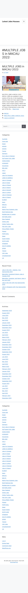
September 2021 (7, 381)
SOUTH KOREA (6, 246)
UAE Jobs (5, 253)
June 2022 (5, 359)
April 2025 (5, 320)
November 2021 (6, 376)
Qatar (3, 236)
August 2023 (6, 330)
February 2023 (6, 340)
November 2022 (6, 347)
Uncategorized (6, 255)
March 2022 (5, 366)
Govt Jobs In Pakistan (8, 156)
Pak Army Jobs (6, 226)
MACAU (6, 113)
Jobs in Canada (6, 180)
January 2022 (6, 371)
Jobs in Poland (6, 197)
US (3, 258)
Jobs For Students (7, 175)
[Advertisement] (14, 578)
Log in (4, 541)
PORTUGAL (5, 234)
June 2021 (5, 388)
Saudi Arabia (6, 238)
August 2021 (5, 383)
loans (3, 202)
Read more (16, 109)
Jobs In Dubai (6, 182)
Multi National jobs (7, 212)
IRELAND (4, 168)
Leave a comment (9, 118)
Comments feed (6, 546)
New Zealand (6, 219)
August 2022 (6, 354)
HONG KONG (6, 161)
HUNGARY (5, 163)
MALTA (4, 207)
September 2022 (7, 352)
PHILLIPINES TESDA (8, 229)
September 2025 (7, 310)
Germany (4, 153)
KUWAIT (4, 200)
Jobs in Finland (6, 185)
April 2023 (5, 335)
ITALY (3, 170)
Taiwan (4, 251)
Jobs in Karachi (6, 190)
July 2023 (5, 332)
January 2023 (6, 342)
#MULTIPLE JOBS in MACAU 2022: (14, 115)
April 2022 (5, 364)
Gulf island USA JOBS (8, 158)
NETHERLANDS (6, 217)
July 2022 (5, 357)
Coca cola (5, 141)
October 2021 (6, 378)
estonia (4, 146)
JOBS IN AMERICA (7, 178)
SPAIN (4, 248)
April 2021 (5, 393)
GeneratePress (14, 562)
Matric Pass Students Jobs (10, 209)
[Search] (24, 126)
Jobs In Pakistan (7, 195)
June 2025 (5, 315)
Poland (4, 231)
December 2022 (6, 344)
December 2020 (6, 398)
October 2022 (6, 349)
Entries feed (5, 543)
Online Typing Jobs (7, 224)
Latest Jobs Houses (11, 21)
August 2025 (6, 313)
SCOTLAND (5, 241)
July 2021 (5, 386)
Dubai (4, 144)
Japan (4, 173)
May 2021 (5, 391)
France (4, 151)
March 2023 (5, 337)
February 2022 (6, 369)
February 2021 (6, 395)
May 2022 (5, 361)
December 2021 (6, 374)
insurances (5, 165)
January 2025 (6, 322)
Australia (4, 139)
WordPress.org (6, 548)
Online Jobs (5, 221)
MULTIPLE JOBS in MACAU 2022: (13, 68)
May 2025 (5, 318)
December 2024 (6, 325)
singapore (5, 243)
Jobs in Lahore (6, 192)
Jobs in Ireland (6, 187)
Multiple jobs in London (9, 214)
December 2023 (6, 327)
